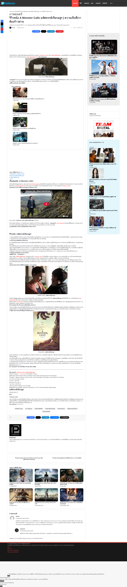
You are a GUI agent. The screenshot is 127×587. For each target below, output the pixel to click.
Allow (8, 575)
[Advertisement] (37, 43)
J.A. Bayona (21, 374)
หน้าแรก (11, 11)
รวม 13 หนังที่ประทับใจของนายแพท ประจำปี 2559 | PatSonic (28, 538)
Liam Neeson (60, 223)
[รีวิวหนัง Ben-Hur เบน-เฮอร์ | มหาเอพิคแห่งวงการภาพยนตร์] (21, 501)
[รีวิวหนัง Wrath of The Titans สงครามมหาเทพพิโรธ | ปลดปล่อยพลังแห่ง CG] (20, 97)
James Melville (39, 408)
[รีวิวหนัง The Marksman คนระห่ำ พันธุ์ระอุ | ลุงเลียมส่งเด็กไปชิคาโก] (20, 112)
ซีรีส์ (81, 3)
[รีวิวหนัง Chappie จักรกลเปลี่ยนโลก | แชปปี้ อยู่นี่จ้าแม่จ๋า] (20, 126)
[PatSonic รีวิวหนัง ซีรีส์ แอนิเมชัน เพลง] (8, 3)
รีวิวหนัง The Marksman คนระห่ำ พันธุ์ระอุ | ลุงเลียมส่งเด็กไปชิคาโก (27, 113)
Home (8, 546)
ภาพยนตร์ (75, 3)
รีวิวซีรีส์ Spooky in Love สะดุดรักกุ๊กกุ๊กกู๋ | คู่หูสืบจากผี (102, 196)
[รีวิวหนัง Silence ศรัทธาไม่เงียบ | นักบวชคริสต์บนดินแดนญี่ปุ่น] (21, 481)
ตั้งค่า (103, 574)
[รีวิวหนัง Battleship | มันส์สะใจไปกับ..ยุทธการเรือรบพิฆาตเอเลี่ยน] (46, 481)
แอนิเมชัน (86, 3)
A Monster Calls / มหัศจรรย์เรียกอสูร (25, 372)
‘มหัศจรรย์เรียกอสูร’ (20, 256)
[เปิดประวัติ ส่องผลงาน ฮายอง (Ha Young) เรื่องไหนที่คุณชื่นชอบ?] (96, 177)
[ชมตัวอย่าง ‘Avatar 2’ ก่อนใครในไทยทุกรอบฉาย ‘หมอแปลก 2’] (20, 141)
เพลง (92, 3)
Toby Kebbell (46, 411)
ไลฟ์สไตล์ (104, 3)
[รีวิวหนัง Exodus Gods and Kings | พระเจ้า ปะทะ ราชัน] (46, 501)
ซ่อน (22, 172)
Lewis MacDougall (34, 184)
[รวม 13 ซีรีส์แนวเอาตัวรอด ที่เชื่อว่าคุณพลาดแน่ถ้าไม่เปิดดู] (96, 208)
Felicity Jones (66, 185)
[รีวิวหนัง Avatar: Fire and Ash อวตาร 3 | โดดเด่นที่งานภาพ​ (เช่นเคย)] (71, 501)
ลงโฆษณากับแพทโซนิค (95, 115)
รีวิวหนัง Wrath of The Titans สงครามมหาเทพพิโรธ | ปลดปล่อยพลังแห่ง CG (28, 98)
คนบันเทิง (98, 3)
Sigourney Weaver (21, 185)
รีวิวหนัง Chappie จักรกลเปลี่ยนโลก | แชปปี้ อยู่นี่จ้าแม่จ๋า (24, 128)
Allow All (2, 581)
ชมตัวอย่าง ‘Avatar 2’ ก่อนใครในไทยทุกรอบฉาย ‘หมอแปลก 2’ (25, 143)
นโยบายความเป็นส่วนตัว (13, 550)
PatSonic (13, 27)
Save (1, 586)
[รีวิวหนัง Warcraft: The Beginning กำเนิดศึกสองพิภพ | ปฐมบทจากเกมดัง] (71, 481)
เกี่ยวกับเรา (9, 548)
